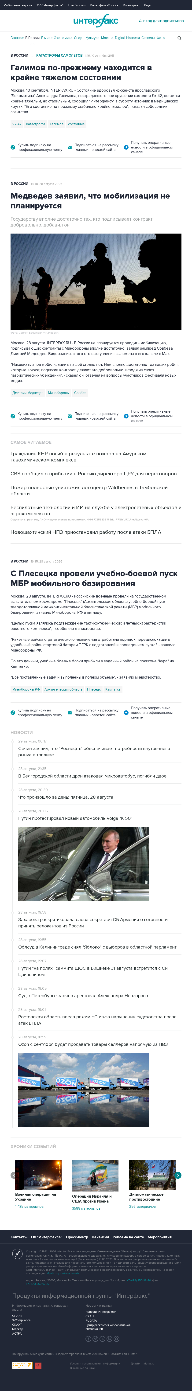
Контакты (19, 1237)
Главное (17, 38)
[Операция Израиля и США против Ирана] (95, 1190)
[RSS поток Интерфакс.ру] (110, 1339)
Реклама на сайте (128, 1237)
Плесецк (94, 689)
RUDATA (91, 1321)
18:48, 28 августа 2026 (46, 184)
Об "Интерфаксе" (50, 5)
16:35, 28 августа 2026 (46, 561)
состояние (76, 124)
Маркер (17, 1329)
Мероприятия (160, 1237)
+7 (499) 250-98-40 (139, 1280)
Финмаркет (131, 5)
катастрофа (35, 124)
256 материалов (142, 1206)
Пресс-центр (77, 1237)
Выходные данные (82, 1368)
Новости (133, 38)
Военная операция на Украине (35, 1197)
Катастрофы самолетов (59, 55)
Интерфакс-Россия (104, 5)
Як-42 (17, 124)
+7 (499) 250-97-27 (37, 1284)
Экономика (63, 38)
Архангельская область (63, 689)
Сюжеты (148, 38)
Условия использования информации (95, 1363)
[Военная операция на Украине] (38, 1188)
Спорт (79, 38)
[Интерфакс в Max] (117, 1339)
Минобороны (59, 393)
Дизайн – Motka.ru (143, 1363)
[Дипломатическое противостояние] (152, 1188)
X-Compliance (21, 1320)
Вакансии (100, 1237)
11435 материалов (29, 1206)
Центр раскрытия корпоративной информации (107, 1327)
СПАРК (17, 1316)
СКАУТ (17, 1325)
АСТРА (17, 1334)
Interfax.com (76, 5)
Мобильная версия (18, 5)
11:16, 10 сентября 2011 (99, 56)
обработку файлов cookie (62, 1273)
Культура (92, 38)
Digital (120, 38)
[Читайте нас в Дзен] (88, 1339)
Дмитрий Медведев (27, 393)
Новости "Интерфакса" (100, 1312)
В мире (46, 38)
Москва (107, 38)
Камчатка (113, 689)
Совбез (80, 393)
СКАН (89, 1316)
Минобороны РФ (26, 689)
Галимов (56, 124)
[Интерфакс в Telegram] (95, 1339)
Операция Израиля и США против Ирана (92, 1199)
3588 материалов (86, 1208)
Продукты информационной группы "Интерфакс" (81, 1296)
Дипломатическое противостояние (146, 1197)
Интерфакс (96, 21)
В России (32, 38)
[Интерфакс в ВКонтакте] (103, 1339)
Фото (160, 38)
